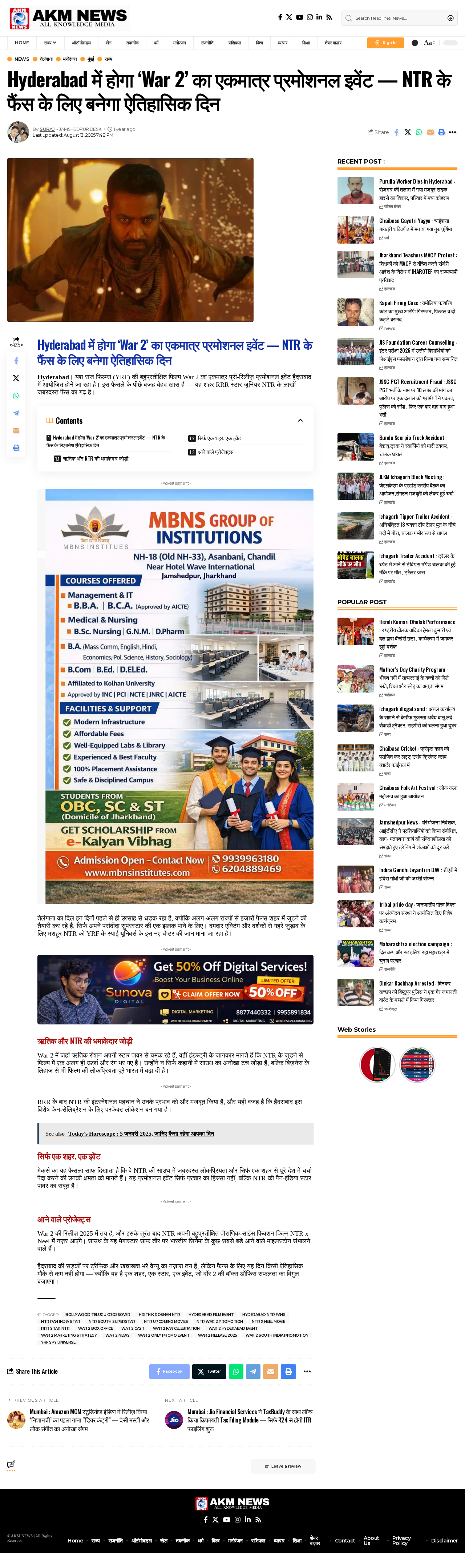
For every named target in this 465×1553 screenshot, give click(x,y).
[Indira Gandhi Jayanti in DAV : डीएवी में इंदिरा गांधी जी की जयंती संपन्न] (355, 879)
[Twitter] (289, 17)
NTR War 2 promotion (220, 1321)
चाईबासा (389, 694)
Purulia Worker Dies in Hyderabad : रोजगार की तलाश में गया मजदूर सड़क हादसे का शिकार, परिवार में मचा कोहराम (417, 189)
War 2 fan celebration (176, 1328)
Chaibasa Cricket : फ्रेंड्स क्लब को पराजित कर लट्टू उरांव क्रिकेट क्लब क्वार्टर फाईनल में (414, 756)
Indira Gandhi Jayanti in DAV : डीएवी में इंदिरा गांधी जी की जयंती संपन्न (418, 874)
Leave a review (286, 1466)
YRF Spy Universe (58, 1342)
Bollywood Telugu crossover (97, 1314)
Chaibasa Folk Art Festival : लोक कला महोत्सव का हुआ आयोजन (418, 791)
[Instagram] (310, 17)
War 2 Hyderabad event (233, 1328)
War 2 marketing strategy (69, 1335)
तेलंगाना (46, 59)
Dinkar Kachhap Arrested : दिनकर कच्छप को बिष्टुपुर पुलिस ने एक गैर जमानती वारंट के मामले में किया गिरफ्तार (418, 991)
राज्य (108, 59)
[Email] (430, 132)
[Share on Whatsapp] (419, 132)
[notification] (414, 43)
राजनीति (389, 969)
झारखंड (389, 288)
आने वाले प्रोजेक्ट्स (216, 452)
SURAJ (47, 129)
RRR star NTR (55, 1328)
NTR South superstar (112, 1321)
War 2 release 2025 (217, 1335)
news (22, 59)
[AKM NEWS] (68, 18)
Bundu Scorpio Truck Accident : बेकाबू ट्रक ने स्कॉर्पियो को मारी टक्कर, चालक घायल (414, 445)
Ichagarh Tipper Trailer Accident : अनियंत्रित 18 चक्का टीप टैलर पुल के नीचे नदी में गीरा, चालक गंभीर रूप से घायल (417, 524)
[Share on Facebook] (396, 132)
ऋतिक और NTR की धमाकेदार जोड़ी (95, 458)
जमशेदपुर (390, 1008)
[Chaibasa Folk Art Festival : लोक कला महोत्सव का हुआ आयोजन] (355, 797)
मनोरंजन (70, 59)
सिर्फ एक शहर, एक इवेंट (219, 438)
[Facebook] (280, 17)
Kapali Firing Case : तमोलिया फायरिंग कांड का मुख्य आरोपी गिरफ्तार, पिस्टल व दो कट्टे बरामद (417, 310)
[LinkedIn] (319, 17)
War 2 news (117, 1335)
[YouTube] (299, 17)
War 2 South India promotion (277, 1335)
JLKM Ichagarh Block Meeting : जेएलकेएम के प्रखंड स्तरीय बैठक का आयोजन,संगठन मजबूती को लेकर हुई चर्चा (416, 485)
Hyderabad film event (211, 1314)
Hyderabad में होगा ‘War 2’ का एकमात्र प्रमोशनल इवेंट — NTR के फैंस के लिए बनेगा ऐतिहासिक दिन (105, 441)
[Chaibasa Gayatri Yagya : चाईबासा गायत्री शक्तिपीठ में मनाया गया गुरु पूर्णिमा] (355, 230)
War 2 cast (132, 1328)
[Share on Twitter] (408, 132)
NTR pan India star (60, 1321)
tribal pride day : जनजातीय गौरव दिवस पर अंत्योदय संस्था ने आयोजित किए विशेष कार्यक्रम (417, 912)
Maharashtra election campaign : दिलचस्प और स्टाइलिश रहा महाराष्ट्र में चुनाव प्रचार (415, 952)
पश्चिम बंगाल (392, 206)
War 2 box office (95, 1328)
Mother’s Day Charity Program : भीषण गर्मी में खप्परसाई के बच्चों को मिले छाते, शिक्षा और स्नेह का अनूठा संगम (414, 677)
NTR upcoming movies (166, 1321)
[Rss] (329, 17)
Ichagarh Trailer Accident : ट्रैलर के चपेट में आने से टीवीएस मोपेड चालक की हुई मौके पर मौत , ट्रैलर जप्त (417, 563)
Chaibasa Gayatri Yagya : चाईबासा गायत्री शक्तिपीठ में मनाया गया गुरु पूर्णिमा (415, 224)
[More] (453, 132)
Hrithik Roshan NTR (159, 1314)
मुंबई (91, 59)
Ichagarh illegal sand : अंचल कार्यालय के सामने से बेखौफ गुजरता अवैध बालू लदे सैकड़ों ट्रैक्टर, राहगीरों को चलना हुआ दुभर (418, 717)
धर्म (386, 237)
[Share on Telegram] (16, 413)
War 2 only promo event (163, 1335)
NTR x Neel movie (268, 1321)
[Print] (441, 132)
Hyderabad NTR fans (263, 1314)
